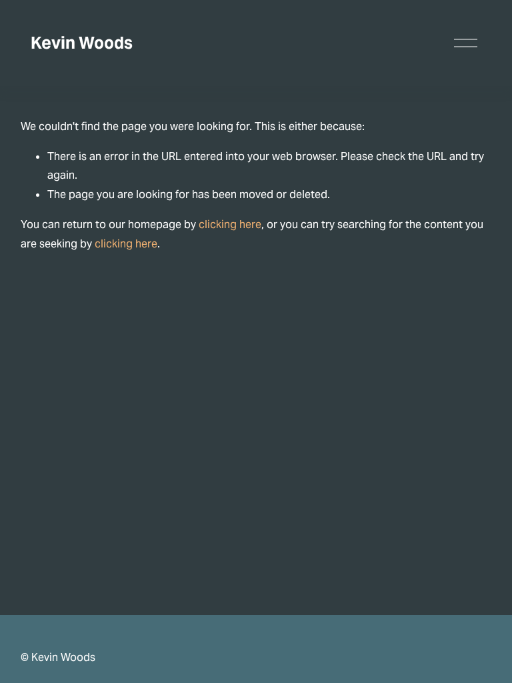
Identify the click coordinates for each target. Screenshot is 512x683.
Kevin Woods (82, 42)
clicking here (230, 224)
